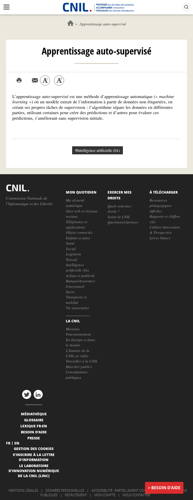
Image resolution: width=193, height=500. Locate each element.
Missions (73, 328)
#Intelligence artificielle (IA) (97, 150)
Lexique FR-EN (33, 425)
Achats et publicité (80, 275)
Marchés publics (79, 366)
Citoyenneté (75, 286)
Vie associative (77, 307)
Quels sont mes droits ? (119, 208)
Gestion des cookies (34, 448)
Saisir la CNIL (119, 216)
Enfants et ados (78, 237)
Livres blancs (160, 237)
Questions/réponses (123, 221)
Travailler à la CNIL (82, 360)
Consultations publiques (76, 374)
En (16, 442)
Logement (73, 253)
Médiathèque (34, 413)
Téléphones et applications (76, 224)
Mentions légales (23, 490)
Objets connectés (79, 232)
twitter (26, 394)
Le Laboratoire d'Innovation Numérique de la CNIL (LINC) (34, 470)
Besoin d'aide (165, 487)
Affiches (156, 210)
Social (71, 248)
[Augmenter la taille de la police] (59, 80)
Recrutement (76, 495)
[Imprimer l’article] (19, 80)
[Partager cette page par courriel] (35, 80)
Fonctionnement (78, 334)
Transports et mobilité (76, 299)
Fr (8, 442)
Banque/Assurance (80, 280)
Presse (33, 437)
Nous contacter (136, 495)
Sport (70, 291)
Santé (70, 243)
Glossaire (33, 419)
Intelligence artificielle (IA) (77, 267)
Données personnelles (64, 490)
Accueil (70, 23)
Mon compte (104, 495)
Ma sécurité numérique (75, 203)
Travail (71, 259)
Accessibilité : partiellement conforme (124, 490)
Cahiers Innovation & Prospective (165, 229)
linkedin (38, 394)
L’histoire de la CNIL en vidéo (77, 353)
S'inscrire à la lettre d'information (34, 457)
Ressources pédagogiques (161, 203)
